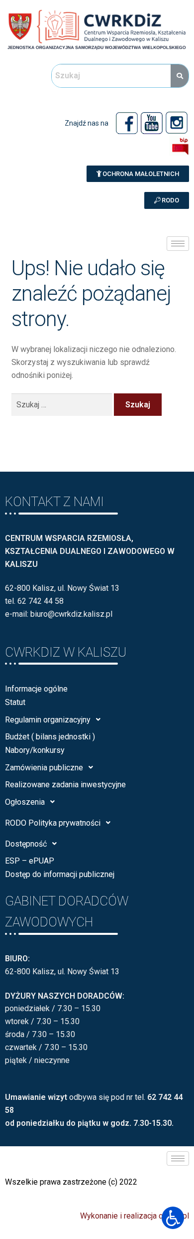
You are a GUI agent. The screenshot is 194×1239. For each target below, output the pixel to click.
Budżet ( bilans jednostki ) (50, 736)
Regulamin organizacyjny (48, 719)
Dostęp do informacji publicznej (59, 874)
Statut (15, 702)
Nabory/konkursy (35, 750)
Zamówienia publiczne (44, 767)
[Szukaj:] (62, 404)
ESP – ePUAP (29, 861)
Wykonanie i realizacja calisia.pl (134, 1216)
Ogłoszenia (25, 802)
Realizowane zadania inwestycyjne (65, 784)
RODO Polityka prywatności (52, 823)
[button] (138, 174)
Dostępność (26, 844)
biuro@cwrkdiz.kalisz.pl (71, 614)
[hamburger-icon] (178, 243)
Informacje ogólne (36, 689)
